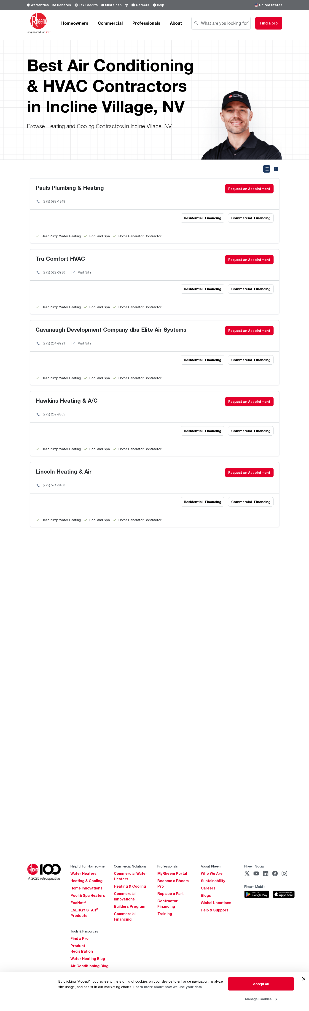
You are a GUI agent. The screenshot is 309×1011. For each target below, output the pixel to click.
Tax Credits (88, 5)
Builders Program (129, 906)
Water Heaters (83, 873)
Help (160, 5)
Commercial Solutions (130, 866)
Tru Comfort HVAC (60, 258)
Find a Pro (79, 938)
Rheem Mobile (254, 887)
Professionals (146, 23)
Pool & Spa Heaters (87, 895)
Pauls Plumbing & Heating (70, 187)
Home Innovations (86, 888)
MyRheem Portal (172, 873)
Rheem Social (254, 866)
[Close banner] (303, 979)
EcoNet (78, 902)
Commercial (110, 23)
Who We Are (212, 873)
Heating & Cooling (86, 880)
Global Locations (216, 902)
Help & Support (214, 910)
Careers (142, 5)
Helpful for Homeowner (88, 866)
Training (164, 913)
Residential (202, 218)
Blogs (206, 895)
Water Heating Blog (87, 958)
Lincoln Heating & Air (64, 471)
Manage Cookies (258, 999)
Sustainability (116, 5)
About (176, 23)
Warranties (40, 5)
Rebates (64, 5)
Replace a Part (170, 893)
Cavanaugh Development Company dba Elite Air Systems (111, 329)
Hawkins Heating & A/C (67, 400)
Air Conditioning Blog (89, 966)
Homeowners (74, 23)
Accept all (261, 984)
